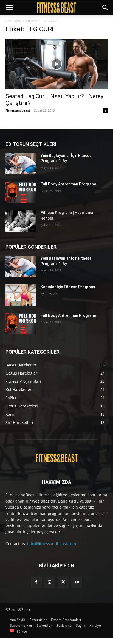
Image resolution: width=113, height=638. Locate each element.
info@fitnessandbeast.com (51, 543)
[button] (9, 7)
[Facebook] (36, 582)
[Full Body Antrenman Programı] (20, 192)
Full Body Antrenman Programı (68, 184)
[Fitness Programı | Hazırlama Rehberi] (20, 221)
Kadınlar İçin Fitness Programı (68, 287)
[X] (63, 582)
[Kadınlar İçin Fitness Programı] (20, 295)
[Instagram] (49, 582)
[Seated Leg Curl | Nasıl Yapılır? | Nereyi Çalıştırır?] (56, 64)
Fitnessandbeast (17, 110)
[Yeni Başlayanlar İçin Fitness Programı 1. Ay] (20, 163)
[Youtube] (76, 582)
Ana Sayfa (13, 20)
